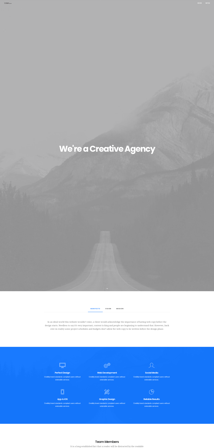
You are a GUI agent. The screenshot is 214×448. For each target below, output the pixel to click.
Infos (207, 3)
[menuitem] (200, 3)
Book (200, 3)
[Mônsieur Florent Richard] (8, 3)
